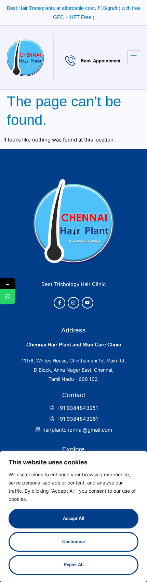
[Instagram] (73, 303)
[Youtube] (87, 303)
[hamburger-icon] (133, 57)
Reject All (74, 564)
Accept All (73, 518)
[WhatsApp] (7, 296)
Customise (73, 541)
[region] (73, 516)
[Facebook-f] (59, 303)
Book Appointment (100, 60)
